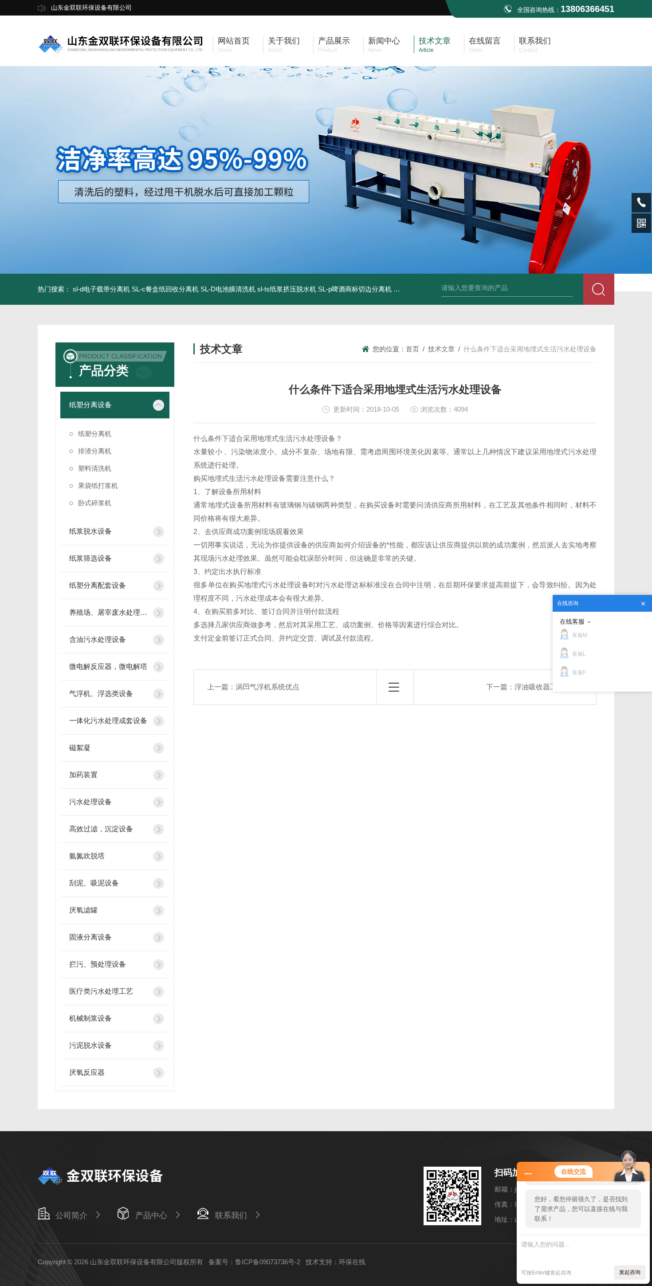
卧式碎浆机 (94, 503)
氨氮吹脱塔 (87, 856)
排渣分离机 (94, 451)
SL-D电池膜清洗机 (227, 289)
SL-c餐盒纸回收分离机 (165, 289)
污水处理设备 (90, 802)
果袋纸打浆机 (98, 485)
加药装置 (83, 775)
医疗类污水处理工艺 (101, 991)
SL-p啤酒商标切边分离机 (355, 289)
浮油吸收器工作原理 (546, 687)
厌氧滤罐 (83, 910)
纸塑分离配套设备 (97, 585)
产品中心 (151, 1215)
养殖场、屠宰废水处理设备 (108, 612)
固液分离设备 (90, 937)
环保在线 (352, 1262)
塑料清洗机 (94, 468)
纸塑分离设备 (90, 405)
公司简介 (71, 1215)
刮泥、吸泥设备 (94, 883)
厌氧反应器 (87, 1072)
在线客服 (572, 621)
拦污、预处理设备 (97, 964)
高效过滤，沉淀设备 (101, 829)
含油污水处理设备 (97, 639)
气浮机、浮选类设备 (101, 693)
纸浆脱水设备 (90, 531)
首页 (412, 349)
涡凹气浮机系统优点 (267, 687)
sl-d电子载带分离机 (101, 289)
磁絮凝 (79, 747)
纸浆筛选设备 (90, 558)
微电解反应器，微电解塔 (108, 666)
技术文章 (441, 349)
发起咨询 (629, 1272)
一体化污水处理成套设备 (108, 720)
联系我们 (231, 1215)
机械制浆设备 (90, 1018)
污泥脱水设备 (90, 1045)
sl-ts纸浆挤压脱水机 (286, 289)
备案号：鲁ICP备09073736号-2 (254, 1262)
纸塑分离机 (94, 433)
